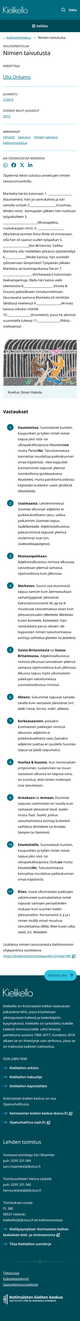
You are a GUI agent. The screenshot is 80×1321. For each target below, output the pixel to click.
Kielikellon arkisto (24, 1068)
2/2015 (8, 99)
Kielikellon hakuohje (26, 1077)
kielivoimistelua (15, 143)
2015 (6, 116)
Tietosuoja (11, 1273)
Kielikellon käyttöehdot (28, 1086)
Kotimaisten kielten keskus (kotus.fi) (41, 1113)
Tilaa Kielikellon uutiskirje (30, 1244)
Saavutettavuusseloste (20, 1284)
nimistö (9, 137)
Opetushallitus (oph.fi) (30, 1122)
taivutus (24, 137)
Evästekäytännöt (16, 1278)
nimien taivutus (46, 137)
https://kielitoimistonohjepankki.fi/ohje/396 (39, 956)
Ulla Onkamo (17, 77)
